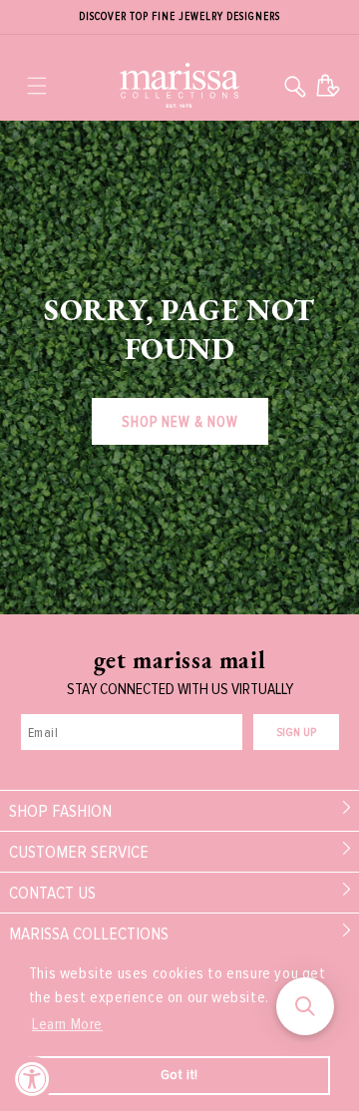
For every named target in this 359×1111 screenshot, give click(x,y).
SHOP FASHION (60, 811)
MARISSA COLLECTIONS (89, 933)
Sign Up (296, 732)
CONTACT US (52, 893)
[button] (37, 86)
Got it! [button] (179, 1074)
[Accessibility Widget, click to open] (32, 1078)
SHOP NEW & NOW (180, 422)
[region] (179, 17)
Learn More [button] (67, 1024)
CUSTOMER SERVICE (79, 852)
